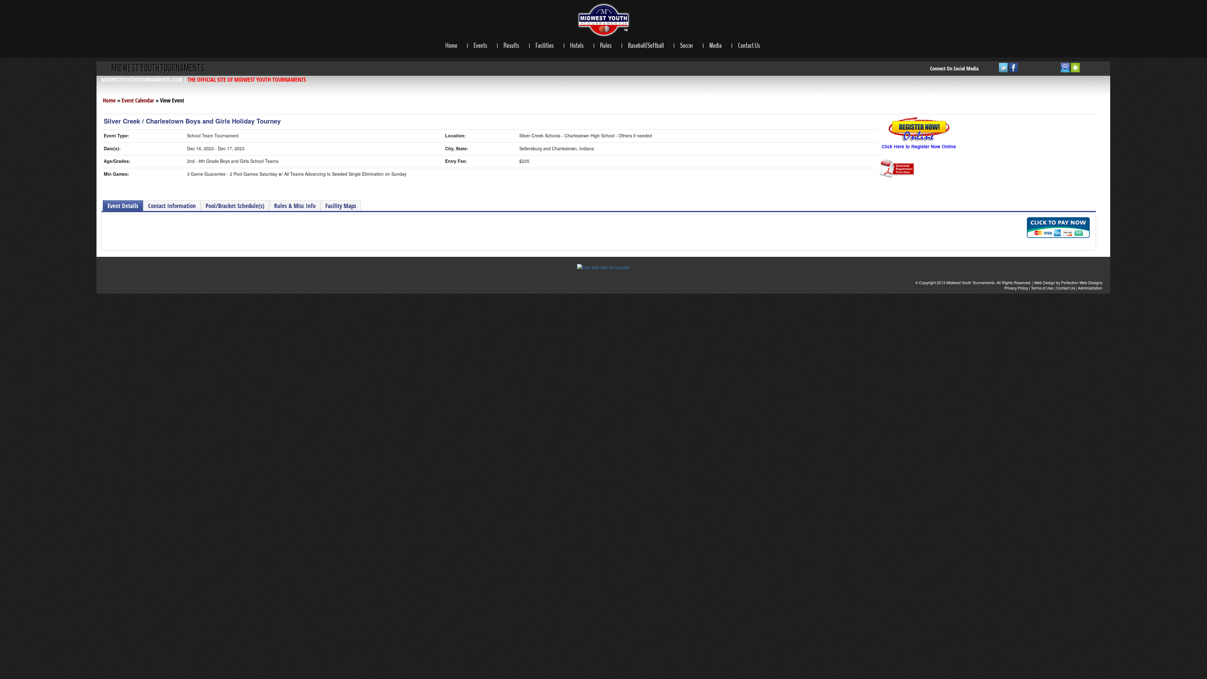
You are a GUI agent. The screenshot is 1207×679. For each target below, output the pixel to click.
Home (451, 45)
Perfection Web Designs (1081, 282)
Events (480, 45)
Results (511, 45)
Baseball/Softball (646, 45)
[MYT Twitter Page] (1003, 69)
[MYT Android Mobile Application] (1075, 69)
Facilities (545, 45)
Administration (1090, 287)
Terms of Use (1042, 287)
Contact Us (749, 45)
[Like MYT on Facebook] (1013, 69)
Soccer (686, 45)
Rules (606, 45)
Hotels (577, 45)
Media (715, 45)
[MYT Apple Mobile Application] (1065, 69)
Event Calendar (138, 100)
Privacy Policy (1016, 287)
